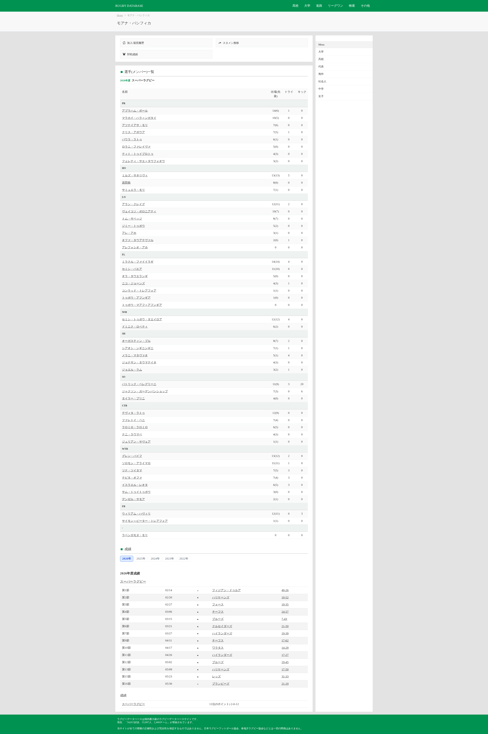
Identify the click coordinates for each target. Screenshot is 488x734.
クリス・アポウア (133, 132)
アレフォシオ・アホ (135, 247)
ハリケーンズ (220, 597)
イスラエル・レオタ (135, 484)
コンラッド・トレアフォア (139, 290)
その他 (365, 5)
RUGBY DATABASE (129, 5)
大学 (307, 5)
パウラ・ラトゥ (132, 139)
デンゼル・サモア (133, 499)
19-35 (285, 604)
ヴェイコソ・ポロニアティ (139, 211)
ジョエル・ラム (132, 369)
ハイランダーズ (222, 633)
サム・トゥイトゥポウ (136, 491)
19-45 (285, 662)
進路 (319, 5)
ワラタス (218, 647)
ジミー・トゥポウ (133, 225)
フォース (218, 604)
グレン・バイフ (132, 455)
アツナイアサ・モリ (135, 125)
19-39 (285, 633)
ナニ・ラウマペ (132, 434)
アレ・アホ (129, 232)
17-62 (285, 640)
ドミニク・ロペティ (135, 326)
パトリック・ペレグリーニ (139, 384)
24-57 (285, 611)
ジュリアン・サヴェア (136, 441)
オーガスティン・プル (136, 340)
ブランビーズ (220, 683)
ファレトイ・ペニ (133, 420)
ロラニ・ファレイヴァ (136, 146)
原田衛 (126, 182)
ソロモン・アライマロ (136, 463)
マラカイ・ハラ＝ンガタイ (139, 117)
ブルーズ (218, 618)
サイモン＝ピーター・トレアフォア (145, 520)
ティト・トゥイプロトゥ (137, 153)
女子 (321, 96)
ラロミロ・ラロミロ (135, 427)
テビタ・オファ (132, 477)
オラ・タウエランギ (135, 276)
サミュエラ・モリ (133, 189)
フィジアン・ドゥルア (226, 590)
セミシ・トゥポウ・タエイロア (142, 319)
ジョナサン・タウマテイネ (139, 362)
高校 (295, 5)
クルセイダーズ (222, 626)
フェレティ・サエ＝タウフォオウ (143, 161)
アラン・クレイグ (133, 204)
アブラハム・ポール (135, 110)
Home (120, 15)
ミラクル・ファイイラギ (137, 261)
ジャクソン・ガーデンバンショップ (145, 391)
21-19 (285, 683)
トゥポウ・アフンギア (136, 297)
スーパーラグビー (133, 581)
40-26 (285, 590)
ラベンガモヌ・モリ (135, 535)
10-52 (285, 597)
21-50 (285, 626)
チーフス (218, 611)
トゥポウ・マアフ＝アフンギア (142, 304)
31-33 (285, 676)
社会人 (322, 81)
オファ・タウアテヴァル (137, 240)
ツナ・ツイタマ (132, 470)
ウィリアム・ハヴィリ (136, 513)
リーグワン (335, 5)
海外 (321, 74)
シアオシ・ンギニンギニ (137, 348)
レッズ (216, 676)
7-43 (284, 618)
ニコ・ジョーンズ (133, 283)
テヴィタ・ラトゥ (133, 412)
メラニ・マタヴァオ (135, 355)
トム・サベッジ (132, 218)
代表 (321, 66)
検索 (352, 5)
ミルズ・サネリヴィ (135, 175)
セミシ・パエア (132, 268)
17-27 (285, 654)
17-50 (285, 669)
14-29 (285, 647)
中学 (321, 88)
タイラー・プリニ (133, 398)
